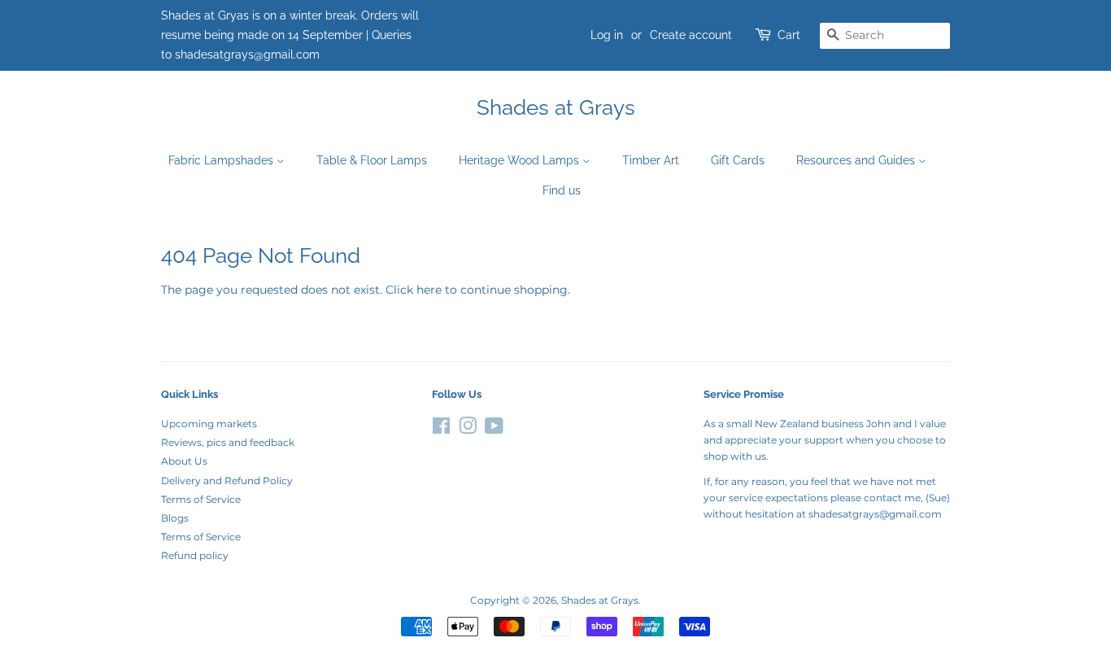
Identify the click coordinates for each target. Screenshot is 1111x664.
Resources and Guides (857, 160)
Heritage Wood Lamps (520, 160)
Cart (789, 35)
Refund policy (195, 555)
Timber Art (650, 160)
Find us (561, 190)
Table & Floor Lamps (371, 160)
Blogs (175, 518)
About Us (184, 461)
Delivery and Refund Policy (227, 480)
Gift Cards (738, 160)
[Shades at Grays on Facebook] (441, 429)
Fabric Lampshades (222, 160)
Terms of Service (201, 499)
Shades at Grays (556, 107)
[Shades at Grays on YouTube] (494, 429)
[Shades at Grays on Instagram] (468, 429)
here (429, 289)
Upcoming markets (209, 423)
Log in (606, 35)
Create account (691, 35)
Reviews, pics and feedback (227, 442)
